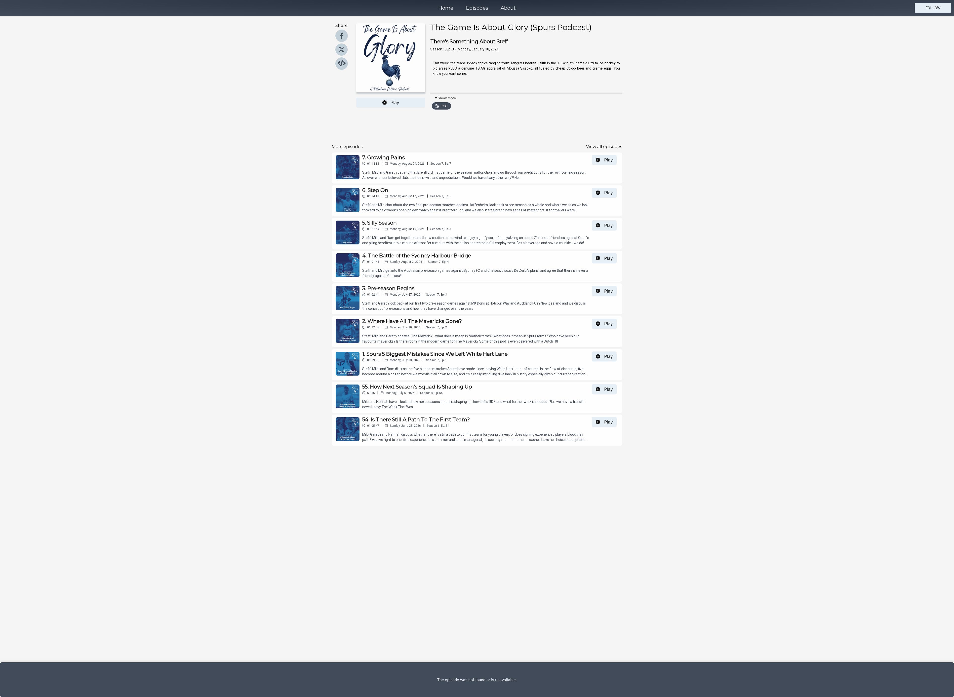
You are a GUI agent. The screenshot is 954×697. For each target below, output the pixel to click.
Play (395, 102)
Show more (447, 98)
